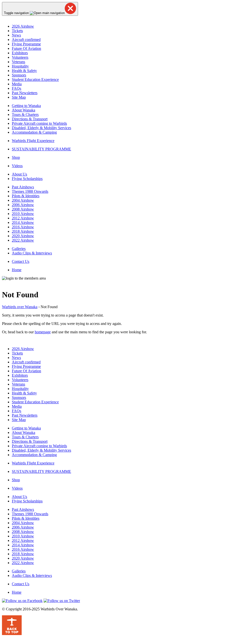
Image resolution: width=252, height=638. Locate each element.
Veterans (18, 62)
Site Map (19, 97)
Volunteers (20, 57)
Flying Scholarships (27, 179)
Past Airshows (23, 187)
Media (17, 84)
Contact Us (20, 261)
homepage (43, 332)
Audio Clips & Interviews (32, 253)
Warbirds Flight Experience (33, 141)
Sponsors (19, 75)
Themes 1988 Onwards (30, 191)
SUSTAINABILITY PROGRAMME (41, 149)
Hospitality (20, 66)
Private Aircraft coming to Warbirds (39, 123)
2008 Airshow (23, 209)
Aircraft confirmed (26, 39)
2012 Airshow (23, 218)
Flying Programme (26, 44)
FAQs (16, 88)
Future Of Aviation (26, 48)
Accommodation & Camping (34, 132)
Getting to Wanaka (26, 106)
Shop (16, 157)
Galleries (19, 249)
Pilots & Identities (25, 196)
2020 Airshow (23, 236)
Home (16, 270)
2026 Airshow (23, 26)
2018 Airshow (23, 231)
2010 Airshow (23, 214)
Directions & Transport (29, 119)
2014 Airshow (23, 222)
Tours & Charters (25, 114)
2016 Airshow (23, 227)
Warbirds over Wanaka (19, 307)
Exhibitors (20, 53)
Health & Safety (24, 71)
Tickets (17, 31)
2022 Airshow (23, 240)
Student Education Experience (35, 79)
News (16, 35)
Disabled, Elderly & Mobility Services (41, 128)
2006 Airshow (23, 205)
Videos (17, 166)
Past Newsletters (24, 93)
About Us (19, 174)
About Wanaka (23, 110)
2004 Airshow (23, 200)
